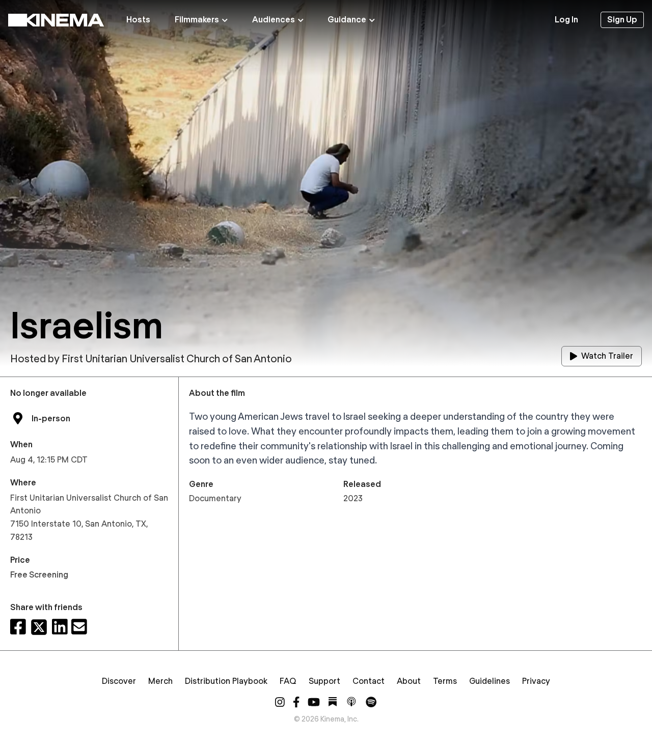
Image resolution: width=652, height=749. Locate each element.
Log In (566, 19)
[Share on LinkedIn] (60, 627)
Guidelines (489, 681)
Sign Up (622, 19)
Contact (368, 681)
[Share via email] (79, 627)
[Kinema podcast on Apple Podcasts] (351, 702)
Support (324, 681)
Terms (445, 681)
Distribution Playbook (226, 681)
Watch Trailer (607, 356)
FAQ (288, 681)
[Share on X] (39, 627)
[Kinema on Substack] (332, 701)
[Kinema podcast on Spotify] (371, 702)
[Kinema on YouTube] (314, 702)
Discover (119, 681)
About (409, 681)
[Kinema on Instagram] (280, 702)
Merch (160, 681)
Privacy (536, 681)
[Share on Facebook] (18, 627)
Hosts (138, 19)
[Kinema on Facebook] (296, 702)
